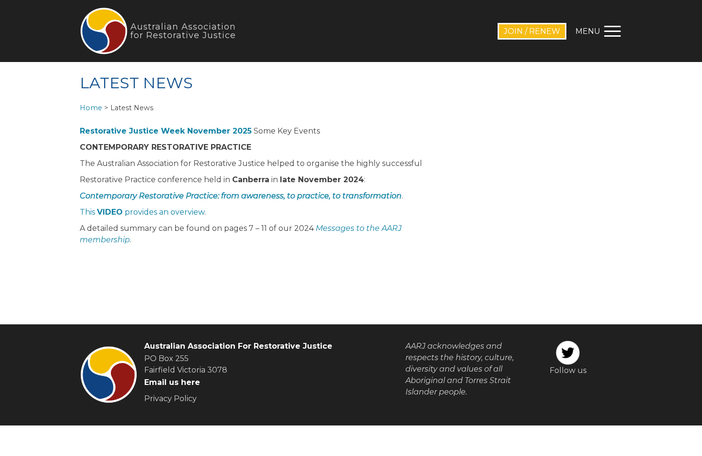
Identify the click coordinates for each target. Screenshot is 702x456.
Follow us (568, 370)
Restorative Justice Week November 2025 (166, 130)
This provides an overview (142, 212)
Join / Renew (532, 31)
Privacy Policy (170, 398)
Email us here (172, 382)
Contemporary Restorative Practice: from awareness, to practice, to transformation (241, 195)
